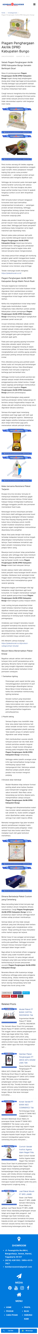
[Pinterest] (10, 1288)
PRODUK (9, 1311)
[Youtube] (16, 1288)
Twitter (27, 993)
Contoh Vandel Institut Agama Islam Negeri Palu (26, 1149)
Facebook (18, 993)
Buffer (20, 996)
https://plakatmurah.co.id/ (11, 273)
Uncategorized (12, 13)
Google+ (6, 996)
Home (3, 13)
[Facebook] (28, 1288)
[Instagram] (22, 1288)
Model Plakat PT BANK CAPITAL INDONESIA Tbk (26, 1012)
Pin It (14, 996)
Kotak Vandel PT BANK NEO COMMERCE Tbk (26, 1105)
